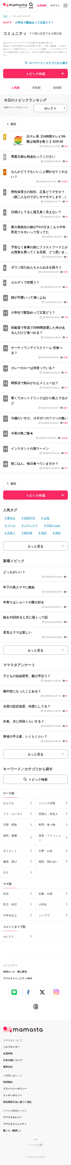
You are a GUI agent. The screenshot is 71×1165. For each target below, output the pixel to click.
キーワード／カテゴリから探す (48, 62)
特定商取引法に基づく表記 (17, 1102)
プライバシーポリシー (15, 1088)
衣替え (11, 533)
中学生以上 (10, 915)
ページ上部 (35, 1145)
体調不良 (29, 518)
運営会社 (8, 1066)
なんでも (8, 803)
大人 (6, 872)
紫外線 (28, 533)
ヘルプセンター (11, 1046)
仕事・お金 (45, 851)
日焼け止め (53, 525)
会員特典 (8, 1053)
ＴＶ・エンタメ (12, 814)
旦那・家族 (10, 824)
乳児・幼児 (10, 904)
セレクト (50, 108)
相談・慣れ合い (48, 861)
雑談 (58, 533)
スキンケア (31, 525)
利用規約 (8, 1082)
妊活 (6, 893)
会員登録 (42, 5)
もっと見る (35, 546)
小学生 (43, 904)
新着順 (57, 87)
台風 (46, 518)
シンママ (44, 915)
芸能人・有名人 (48, 814)
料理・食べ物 (47, 824)
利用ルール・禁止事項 (15, 971)
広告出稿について (12, 1060)
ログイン (55, 5)
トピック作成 (35, 73)
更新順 (36, 87)
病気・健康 (10, 835)
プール (11, 525)
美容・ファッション (50, 837)
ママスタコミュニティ (15, 1124)
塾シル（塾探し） (12, 1130)
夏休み (11, 518)
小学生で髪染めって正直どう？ (34, 22)
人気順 (15, 87)
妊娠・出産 (45, 893)
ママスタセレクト (12, 1117)
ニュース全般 (47, 803)
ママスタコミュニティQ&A (17, 978)
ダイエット (10, 851)
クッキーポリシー (12, 1095)
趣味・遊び (10, 861)
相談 (44, 533)
